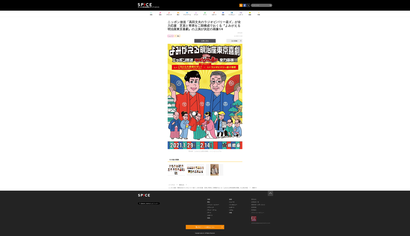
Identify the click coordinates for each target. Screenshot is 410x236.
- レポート (231, 207)
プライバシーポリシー (257, 212)
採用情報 (253, 207)
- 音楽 (208, 199)
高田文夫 (181, 185)
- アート (209, 212)
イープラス (171, 185)
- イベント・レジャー (213, 204)
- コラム (231, 210)
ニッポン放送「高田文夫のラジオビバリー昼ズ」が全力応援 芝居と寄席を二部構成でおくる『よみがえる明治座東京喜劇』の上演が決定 (208, 188)
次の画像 (234, 41)
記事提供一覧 (255, 202)
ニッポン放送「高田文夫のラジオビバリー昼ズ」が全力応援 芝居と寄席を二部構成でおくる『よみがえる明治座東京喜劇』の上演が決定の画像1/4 (204, 25)
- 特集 (230, 212)
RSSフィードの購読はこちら (205, 227)
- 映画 (208, 218)
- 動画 (230, 199)
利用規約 (253, 210)
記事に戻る (205, 41)
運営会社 (253, 199)
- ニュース (231, 202)
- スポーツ (210, 215)
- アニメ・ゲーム (211, 210)
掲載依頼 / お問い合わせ (258, 204)
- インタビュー (233, 204)
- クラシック (210, 207)
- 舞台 (208, 202)
